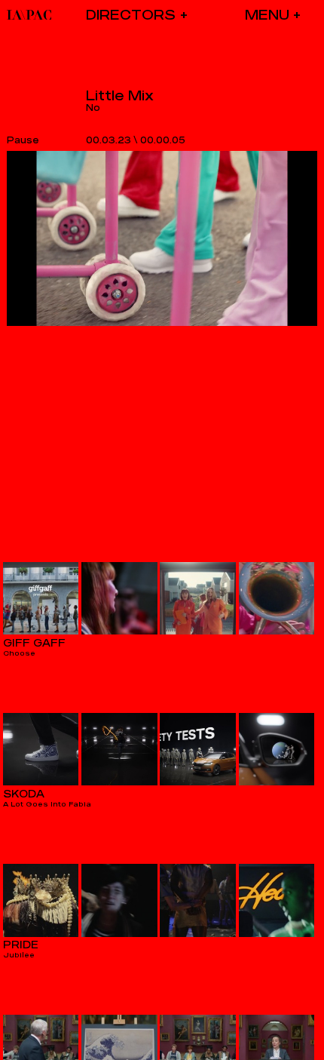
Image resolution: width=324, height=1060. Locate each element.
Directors (131, 15)
